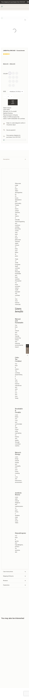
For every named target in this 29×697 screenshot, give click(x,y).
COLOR (5, 73)
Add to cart (12, 102)
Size (4, 91)
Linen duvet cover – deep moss (7, 651)
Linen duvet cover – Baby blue (21, 651)
